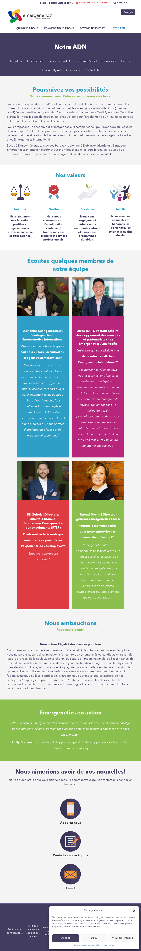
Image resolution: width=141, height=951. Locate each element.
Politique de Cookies (48, 931)
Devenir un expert (92, 28)
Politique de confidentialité (15, 931)
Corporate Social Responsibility (95, 61)
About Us (16, 61)
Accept (65, 938)
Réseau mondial (59, 61)
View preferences (122, 938)
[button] (134, 910)
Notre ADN (118, 28)
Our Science (35, 61)
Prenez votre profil (61, 3)
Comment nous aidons (59, 28)
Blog (43, 3)
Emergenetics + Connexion (94, 3)
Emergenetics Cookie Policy (87, 945)
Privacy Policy (108, 945)
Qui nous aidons (27, 28)
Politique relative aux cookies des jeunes (33, 931)
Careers (126, 61)
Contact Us (92, 70)
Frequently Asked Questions (61, 70)
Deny (94, 938)
